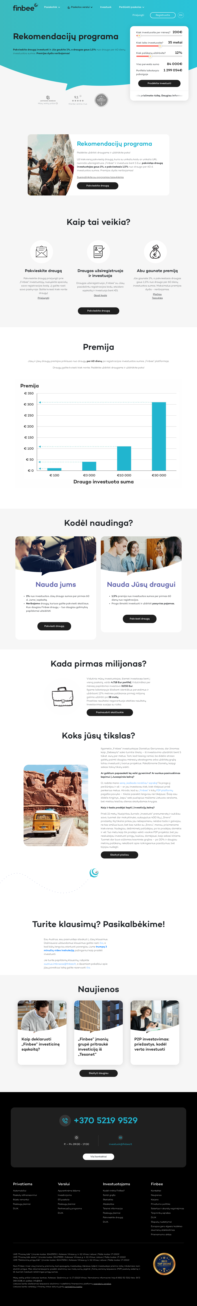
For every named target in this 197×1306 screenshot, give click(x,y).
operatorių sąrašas (102, 1284)
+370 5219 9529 (105, 1121)
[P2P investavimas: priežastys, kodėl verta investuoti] (155, 1016)
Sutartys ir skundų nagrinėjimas (167, 1209)
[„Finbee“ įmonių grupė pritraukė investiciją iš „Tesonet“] (98, 1016)
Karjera (155, 1200)
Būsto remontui (21, 1200)
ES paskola (63, 1200)
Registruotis (163, 15)
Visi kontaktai (98, 1157)
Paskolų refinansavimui (25, 1195)
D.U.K (153, 1218)
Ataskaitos (108, 1204)
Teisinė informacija (113, 1209)
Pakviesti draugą (54, 626)
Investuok (105, 7)
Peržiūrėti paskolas (130, 7)
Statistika (108, 1200)
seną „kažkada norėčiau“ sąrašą (138, 783)
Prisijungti (138, 15)
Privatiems (22, 1184)
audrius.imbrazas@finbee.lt (60, 964)
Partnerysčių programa (70, 1209)
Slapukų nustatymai (161, 1222)
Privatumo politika (160, 1204)
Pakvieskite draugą (97, 186)
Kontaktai (156, 1191)
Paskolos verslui (80, 7)
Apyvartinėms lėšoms (69, 1191)
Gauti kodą (100, 295)
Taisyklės (157, 298)
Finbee (157, 1184)
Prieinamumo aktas (161, 1235)
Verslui (64, 1184)
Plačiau (157, 294)
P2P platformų (164, 790)
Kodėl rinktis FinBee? (114, 1191)
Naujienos (156, 1195)
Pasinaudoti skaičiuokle (110, 712)
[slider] (139, 35)
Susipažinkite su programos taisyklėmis (100, 177)
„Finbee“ (143, 790)
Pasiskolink (50, 7)
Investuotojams (116, 1184)
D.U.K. (16, 1209)
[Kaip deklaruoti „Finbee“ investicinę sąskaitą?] (42, 1016)
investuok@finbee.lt (120, 1144)
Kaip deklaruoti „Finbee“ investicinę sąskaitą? (41, 1044)
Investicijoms (65, 1195)
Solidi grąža (109, 1195)
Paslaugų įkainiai (22, 1204)
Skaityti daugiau (98, 1073)
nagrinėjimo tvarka (73, 1287)
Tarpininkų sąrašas (161, 1213)
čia (101, 943)
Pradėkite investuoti (159, 83)
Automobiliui (19, 1191)
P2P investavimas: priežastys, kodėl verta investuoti (151, 1044)
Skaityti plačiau (119, 855)
